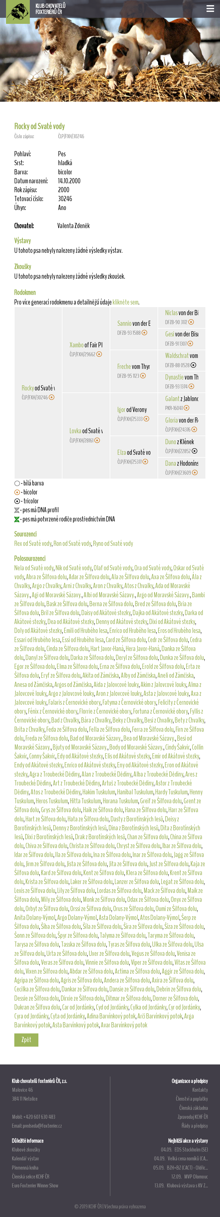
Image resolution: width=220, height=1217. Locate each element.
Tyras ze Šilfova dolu (129, 944)
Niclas (171, 313)
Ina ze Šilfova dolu (112, 855)
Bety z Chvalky (189, 720)
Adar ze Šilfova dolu (89, 577)
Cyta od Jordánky (67, 1016)
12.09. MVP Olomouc (190, 1176)
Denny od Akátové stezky (121, 622)
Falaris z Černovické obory (74, 702)
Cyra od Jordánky (31, 1016)
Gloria (171, 420)
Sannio (124, 323)
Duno (170, 442)
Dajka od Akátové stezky (158, 613)
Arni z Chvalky (77, 586)
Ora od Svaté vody (152, 568)
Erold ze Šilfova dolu (163, 666)
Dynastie (174, 377)
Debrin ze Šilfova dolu (178, 989)
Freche (124, 366)
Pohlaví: (22, 154)
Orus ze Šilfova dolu (133, 909)
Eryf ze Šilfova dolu (60, 675)
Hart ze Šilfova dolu (45, 819)
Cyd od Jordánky (112, 1007)
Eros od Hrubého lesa (179, 631)
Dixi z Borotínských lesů (49, 837)
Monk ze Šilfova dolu (104, 899)
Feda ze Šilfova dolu (66, 729)
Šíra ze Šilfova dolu (142, 926)
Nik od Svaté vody (74, 568)
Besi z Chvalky (158, 720)
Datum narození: (31, 181)
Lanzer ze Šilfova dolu (137, 882)
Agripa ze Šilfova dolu (36, 980)
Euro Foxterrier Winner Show (35, 1185)
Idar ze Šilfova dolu (33, 855)
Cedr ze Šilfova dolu (168, 640)
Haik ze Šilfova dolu (103, 810)
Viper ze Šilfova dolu (151, 962)
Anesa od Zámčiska (33, 685)
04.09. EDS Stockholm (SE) (184, 1149)
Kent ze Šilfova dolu (103, 873)
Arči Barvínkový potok (160, 1016)
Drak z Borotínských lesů (100, 837)
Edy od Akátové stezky (80, 756)
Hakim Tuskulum (98, 792)
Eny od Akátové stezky (140, 765)
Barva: (21, 172)
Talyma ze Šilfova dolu (123, 935)
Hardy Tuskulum (171, 792)
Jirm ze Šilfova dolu (44, 864)
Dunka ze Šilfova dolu (182, 658)
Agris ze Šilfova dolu (81, 980)
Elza (121, 452)
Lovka (75, 431)
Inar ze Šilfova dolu (152, 855)
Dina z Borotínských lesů (133, 828)
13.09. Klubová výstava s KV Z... (181, 1185)
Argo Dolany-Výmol (77, 918)
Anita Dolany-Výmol (34, 918)
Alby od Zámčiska (138, 675)
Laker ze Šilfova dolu (91, 882)
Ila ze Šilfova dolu (73, 855)
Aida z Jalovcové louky (116, 685)
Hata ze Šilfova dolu (88, 819)
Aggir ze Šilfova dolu (183, 971)
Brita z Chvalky (29, 729)
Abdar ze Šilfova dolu (91, 971)
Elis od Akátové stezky (127, 756)
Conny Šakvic (42, 756)
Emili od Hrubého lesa (85, 631)
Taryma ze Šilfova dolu (171, 935)
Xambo (77, 345)
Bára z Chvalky (96, 720)
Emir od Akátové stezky (175, 756)
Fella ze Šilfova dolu (109, 729)
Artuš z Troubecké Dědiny (128, 783)
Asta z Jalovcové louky (166, 693)
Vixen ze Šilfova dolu (46, 971)
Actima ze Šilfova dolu (137, 971)
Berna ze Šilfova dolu (111, 604)
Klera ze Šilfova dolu (147, 873)
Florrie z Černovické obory (105, 711)
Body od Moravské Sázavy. (136, 747)
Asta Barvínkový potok (75, 1025)
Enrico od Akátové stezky (89, 765)
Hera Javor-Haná (143, 649)
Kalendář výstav (25, 1158)
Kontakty (200, 1090)
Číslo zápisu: (24, 136)
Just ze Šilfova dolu (168, 864)
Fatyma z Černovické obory (129, 702)
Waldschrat (177, 356)
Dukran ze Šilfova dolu (37, 1007)
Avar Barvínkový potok (124, 1025)
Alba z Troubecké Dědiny (158, 774)
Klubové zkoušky (26, 1149)
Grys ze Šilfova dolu (61, 810)
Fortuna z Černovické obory (160, 711)
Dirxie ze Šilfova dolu (82, 998)
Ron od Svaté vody (72, 543)
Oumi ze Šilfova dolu (176, 909)
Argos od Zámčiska (73, 685)
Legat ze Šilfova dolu (182, 882)
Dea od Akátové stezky (71, 622)
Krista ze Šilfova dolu (46, 882)
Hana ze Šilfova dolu (145, 810)
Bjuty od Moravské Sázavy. (80, 747)
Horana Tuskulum (120, 801)
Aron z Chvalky (107, 586)
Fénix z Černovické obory (52, 711)
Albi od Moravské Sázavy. (109, 595)
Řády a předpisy (195, 1126)
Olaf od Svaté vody (113, 568)
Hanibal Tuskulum (135, 792)
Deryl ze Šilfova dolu (137, 658)
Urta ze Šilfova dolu (66, 953)
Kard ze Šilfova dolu (61, 873)
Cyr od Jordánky (184, 1007)
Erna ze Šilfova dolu (120, 666)
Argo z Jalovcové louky (71, 693)
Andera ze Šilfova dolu (127, 980)
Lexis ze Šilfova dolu (34, 891)
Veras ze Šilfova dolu (62, 962)
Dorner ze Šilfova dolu (175, 998)
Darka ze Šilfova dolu (92, 658)
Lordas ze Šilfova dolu (119, 891)
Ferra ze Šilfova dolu (153, 729)
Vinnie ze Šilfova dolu (107, 962)
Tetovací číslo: (28, 199)
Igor (121, 410)
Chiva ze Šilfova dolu (46, 846)
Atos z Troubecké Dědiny (55, 792)
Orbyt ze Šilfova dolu (46, 909)
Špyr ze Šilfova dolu (78, 935)
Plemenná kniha (25, 1168)
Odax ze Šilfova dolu (148, 899)
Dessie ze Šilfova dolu (36, 998)
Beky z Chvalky (127, 720)
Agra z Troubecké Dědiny (55, 774)
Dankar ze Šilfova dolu (84, 989)
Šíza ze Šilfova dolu (184, 926)
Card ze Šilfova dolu (126, 640)
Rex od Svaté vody (33, 543)
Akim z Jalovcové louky (163, 685)
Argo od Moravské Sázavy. (163, 595)
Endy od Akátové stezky (38, 765)
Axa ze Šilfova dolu (170, 577)
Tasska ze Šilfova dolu (83, 944)
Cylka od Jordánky (148, 1007)
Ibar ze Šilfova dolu (181, 846)
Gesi (169, 334)
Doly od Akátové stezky (38, 631)
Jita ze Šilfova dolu (128, 864)
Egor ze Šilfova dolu (34, 666)
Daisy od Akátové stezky (106, 613)
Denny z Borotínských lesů (80, 828)
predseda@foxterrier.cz (42, 1126)
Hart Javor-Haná (107, 649)
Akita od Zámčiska (100, 675)
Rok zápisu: (25, 190)
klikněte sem (125, 302)
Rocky (28, 388)
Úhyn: (20, 207)
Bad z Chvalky (65, 720)
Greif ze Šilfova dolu (161, 801)
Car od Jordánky (78, 1007)
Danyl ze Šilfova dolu (46, 658)
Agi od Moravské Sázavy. (57, 595)
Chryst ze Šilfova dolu (138, 846)
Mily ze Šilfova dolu (61, 899)
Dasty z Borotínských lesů (137, 819)
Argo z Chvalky (46, 586)
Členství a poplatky (192, 1099)
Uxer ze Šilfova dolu (109, 953)
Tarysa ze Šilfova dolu (36, 944)
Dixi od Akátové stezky (172, 622)
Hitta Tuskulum (85, 801)
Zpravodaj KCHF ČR (193, 1117)
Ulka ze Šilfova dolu (172, 944)
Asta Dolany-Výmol (118, 918)
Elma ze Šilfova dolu (77, 666)
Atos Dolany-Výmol (159, 918)
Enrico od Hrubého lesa (132, 631)
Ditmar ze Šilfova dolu (128, 998)
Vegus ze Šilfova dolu (153, 953)
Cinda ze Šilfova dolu (67, 649)
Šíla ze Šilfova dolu (102, 926)
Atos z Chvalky (138, 586)
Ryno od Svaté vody (113, 543)
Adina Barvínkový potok (111, 1016)
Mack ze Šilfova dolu (164, 891)
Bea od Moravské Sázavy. (149, 738)
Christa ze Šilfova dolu (92, 846)
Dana (170, 463)
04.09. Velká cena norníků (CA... (181, 1158)
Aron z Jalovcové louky (119, 693)
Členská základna (193, 1108)
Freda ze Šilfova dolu (46, 738)
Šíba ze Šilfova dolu (61, 926)
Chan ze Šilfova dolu (147, 837)
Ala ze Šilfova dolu (130, 577)
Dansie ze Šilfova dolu (131, 989)
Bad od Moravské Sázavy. (95, 738)
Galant (172, 399)
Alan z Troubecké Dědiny (106, 774)
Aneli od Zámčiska (176, 675)
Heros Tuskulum (52, 801)
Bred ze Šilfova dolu (155, 604)
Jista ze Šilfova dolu (86, 864)
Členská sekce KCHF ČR (30, 1176)
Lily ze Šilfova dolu (76, 891)
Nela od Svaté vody (34, 568)
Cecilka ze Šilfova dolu (37, 989)
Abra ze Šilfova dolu (46, 577)
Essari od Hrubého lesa (37, 640)
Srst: (19, 163)
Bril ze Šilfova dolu (60, 613)
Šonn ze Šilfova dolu (35, 935)
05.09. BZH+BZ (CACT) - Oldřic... (180, 1168)
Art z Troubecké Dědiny (76, 783)
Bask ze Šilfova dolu (66, 604)
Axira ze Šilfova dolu (172, 980)
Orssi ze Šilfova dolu (90, 909)
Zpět (26, 1040)
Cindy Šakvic (177, 747)
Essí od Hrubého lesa (83, 640)
